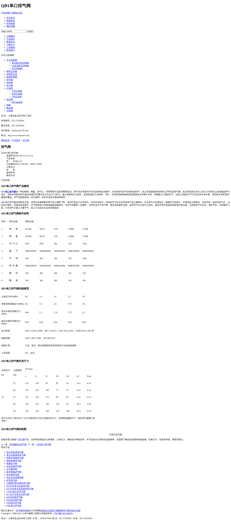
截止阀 (9, 108)
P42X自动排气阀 (14, 500)
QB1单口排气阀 (13, 505)
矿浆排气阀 (11, 480)
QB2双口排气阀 (43, 444)
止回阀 (9, 111)
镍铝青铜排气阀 (13, 461)
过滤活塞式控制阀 (20, 66)
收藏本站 (10, 21)
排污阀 (9, 85)
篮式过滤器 (17, 94)
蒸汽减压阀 (17, 102)
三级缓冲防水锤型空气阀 (18, 483)
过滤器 (9, 88)
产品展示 (10, 39)
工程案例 (10, 47)
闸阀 (8, 105)
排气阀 (9, 80)
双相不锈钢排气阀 (15, 458)
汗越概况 (10, 36)
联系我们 (10, 50)
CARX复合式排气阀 (15, 491)
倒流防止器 (11, 74)
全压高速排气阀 (13, 466)
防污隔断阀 (57, 510)
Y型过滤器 (17, 91)
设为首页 (10, 18)
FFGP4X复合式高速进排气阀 (20, 489)
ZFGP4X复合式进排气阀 (17, 486)
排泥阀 (9, 82)
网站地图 (10, 26)
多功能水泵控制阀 (20, 63)
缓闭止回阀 (11, 71)
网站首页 (18, 13)
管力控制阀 (17, 68)
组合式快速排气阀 (15, 452)
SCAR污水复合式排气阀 (17, 494)
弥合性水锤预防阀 (15, 477)
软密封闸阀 (11, 77)
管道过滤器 (75, 510)
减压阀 (9, 99)
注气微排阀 (11, 469)
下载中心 (10, 44)
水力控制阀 (11, 60)
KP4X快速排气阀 (14, 497)
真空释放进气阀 (13, 472)
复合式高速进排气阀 (16, 455)
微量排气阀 (11, 463)
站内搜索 (10, 23)
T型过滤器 (17, 97)
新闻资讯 (10, 42)
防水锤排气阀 (12, 475)
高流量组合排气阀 (18, 444)
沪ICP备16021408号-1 (64, 513)
